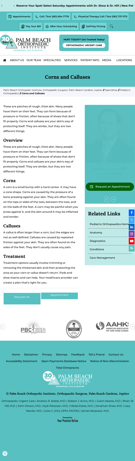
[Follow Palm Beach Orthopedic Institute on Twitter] (132, 220)
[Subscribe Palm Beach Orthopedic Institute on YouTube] (132, 241)
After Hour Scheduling (63, 26)
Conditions (97, 249)
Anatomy (96, 232)
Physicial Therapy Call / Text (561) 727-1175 (102, 16)
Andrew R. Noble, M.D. (51, 401)
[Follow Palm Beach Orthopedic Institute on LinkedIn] (132, 227)
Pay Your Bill (33, 26)
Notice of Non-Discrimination (109, 361)
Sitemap (61, 354)
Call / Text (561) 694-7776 (54, 16)
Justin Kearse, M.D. (108, 401)
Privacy (47, 354)
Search (112, 26)
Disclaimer (31, 354)
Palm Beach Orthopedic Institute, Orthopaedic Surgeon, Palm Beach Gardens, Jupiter (52, 90)
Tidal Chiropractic (67, 367)
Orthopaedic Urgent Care (18, 401)
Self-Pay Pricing (95, 26)
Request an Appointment (112, 186)
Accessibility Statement (21, 361)
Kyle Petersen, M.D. (55, 405)
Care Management (102, 257)
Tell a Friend (97, 354)
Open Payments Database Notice (63, 361)
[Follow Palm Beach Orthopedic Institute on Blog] (132, 248)
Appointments (21, 16)
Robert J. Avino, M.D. (81, 401)
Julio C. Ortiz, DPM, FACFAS (61, 410)
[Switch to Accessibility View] (5, 453)
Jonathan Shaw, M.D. (108, 405)
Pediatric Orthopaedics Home (110, 224)
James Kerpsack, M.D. (95, 410)
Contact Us (115, 354)
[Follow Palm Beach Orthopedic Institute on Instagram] (132, 234)
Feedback (78, 354)
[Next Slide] (113, 199)
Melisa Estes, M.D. (81, 405)
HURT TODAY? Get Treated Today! (84, 42)
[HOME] (5, 60)
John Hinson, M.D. (29, 405)
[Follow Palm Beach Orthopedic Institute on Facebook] (132, 213)
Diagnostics (97, 241)
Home (16, 354)
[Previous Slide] (106, 199)
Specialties (111, 90)
